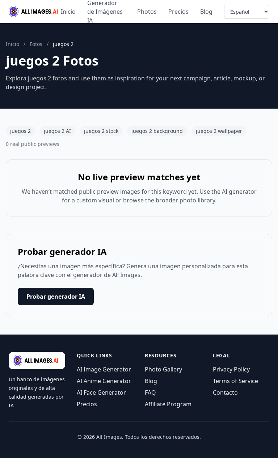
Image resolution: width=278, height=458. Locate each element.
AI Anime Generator (104, 381)
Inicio (68, 12)
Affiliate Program (168, 404)
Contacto (225, 392)
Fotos (36, 44)
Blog (206, 12)
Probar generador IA (55, 297)
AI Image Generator (104, 369)
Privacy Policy (231, 369)
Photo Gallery (163, 369)
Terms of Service (235, 381)
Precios (178, 12)
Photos (147, 12)
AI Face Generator (101, 392)
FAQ (150, 392)
